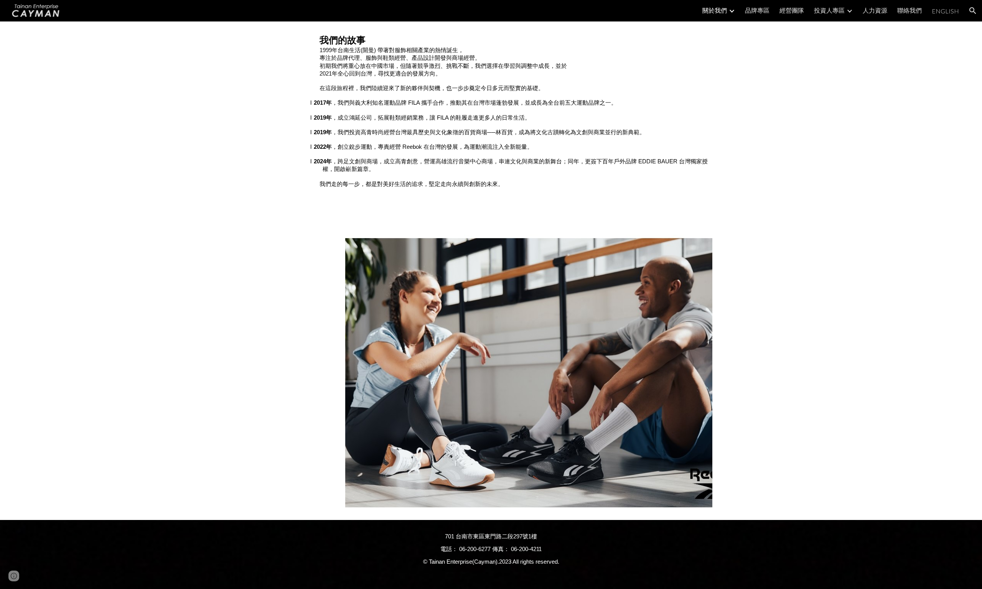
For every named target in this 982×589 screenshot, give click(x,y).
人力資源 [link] (875, 10)
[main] (509, 111)
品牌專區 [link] (757, 10)
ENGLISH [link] (945, 11)
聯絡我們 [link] (909, 10)
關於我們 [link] (714, 10)
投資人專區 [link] (829, 10)
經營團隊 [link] (791, 10)
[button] (973, 11)
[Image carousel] (528, 373)
